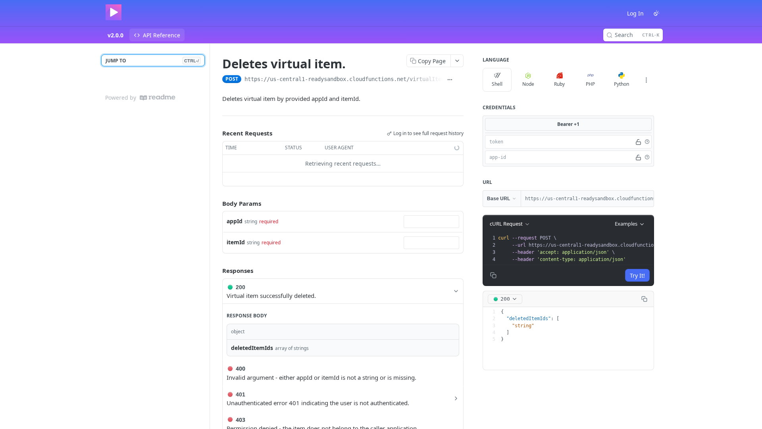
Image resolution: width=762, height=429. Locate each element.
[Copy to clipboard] (460, 80)
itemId (236, 242)
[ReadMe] (157, 97)
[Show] (638, 142)
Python (621, 84)
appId (234, 221)
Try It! (637, 275)
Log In (635, 13)
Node (528, 84)
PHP (590, 84)
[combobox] (431, 221)
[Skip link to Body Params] (216, 203)
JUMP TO (152, 60)
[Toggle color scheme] (656, 13)
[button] (647, 141)
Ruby (559, 84)
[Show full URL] (449, 80)
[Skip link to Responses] (216, 270)
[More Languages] (646, 80)
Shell (497, 84)
